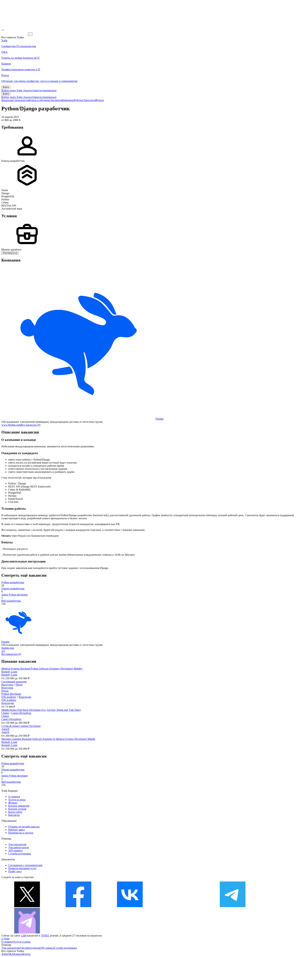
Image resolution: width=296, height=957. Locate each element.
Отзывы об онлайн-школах (24, 826)
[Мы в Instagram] (181, 906)
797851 (45, 935)
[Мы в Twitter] (27, 906)
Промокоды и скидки (20, 832)
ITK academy (8, 697)
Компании (68, 100)
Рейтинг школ (16, 829)
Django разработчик (12, 588)
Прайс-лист (15, 871)
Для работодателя (18, 847)
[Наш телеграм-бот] (27, 932)
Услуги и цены (17, 799)
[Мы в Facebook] (78, 906)
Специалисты (21, 100)
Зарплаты (89, 100)
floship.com (7, 647)
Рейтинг (79, 100)
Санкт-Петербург (21, 713)
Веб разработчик (11, 600)
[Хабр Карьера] (14, 33)
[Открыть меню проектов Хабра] (2, 30)
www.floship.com (11, 424)
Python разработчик (12, 582)
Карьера (18, 954)
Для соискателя (17, 844)
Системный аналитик (14, 681)
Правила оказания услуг (22, 868)
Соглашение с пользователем (25, 865)
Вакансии (7, 100)
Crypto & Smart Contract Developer (21, 726)
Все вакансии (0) (30, 424)
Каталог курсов (17, 808)
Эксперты (56, 100)
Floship (160, 418)
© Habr (5, 938)
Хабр (4, 954)
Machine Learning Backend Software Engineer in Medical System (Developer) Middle (48, 739)
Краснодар (25, 697)
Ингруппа (7, 684)
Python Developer (11, 693)
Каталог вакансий (18, 805)
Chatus (5, 713)
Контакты (14, 815)
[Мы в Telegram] (232, 906)
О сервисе (14, 796)
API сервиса (15, 850)
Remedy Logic (9, 671)
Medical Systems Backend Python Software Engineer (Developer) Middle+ (42, 668)
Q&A (10, 954)
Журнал (99, 100)
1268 (23, 935)
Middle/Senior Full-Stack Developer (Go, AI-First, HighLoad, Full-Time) (41, 709)
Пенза (19, 684)
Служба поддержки (19, 853)
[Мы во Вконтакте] (130, 906)
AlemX (5, 729)
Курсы (26, 954)
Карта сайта (15, 811)
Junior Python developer (14, 594)
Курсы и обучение (39, 100)
